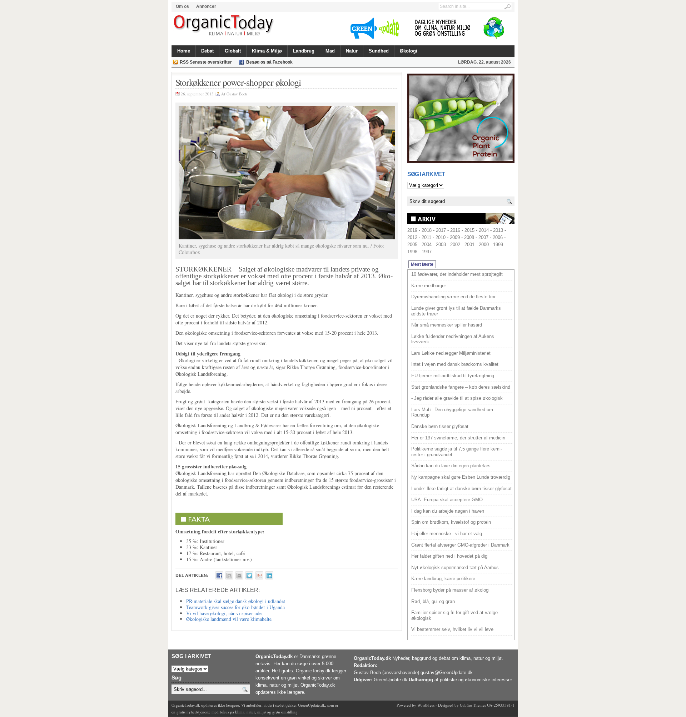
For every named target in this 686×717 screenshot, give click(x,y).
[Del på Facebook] (219, 575)
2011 (426, 237)
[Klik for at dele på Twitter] (249, 575)
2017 (441, 230)
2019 (412, 230)
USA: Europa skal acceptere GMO (447, 499)
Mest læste (422, 264)
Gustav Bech (237, 93)
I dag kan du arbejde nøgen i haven (447, 511)
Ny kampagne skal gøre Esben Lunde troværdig (460, 477)
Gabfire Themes (473, 705)
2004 (427, 244)
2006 (498, 237)
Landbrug (303, 51)
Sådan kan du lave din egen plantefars (451, 465)
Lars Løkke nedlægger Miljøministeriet (451, 353)
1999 (498, 244)
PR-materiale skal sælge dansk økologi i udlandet (235, 601)
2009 (455, 237)
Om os (182, 6)
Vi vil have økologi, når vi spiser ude (224, 613)
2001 (469, 244)
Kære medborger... (430, 285)
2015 (469, 230)
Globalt (233, 51)
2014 (484, 230)
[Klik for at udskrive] (229, 575)
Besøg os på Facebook (269, 62)
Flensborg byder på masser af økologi (450, 590)
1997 (427, 251)
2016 (455, 230)
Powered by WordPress (415, 705)
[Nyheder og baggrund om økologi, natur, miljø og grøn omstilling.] (224, 26)
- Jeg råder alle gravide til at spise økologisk (457, 398)
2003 (441, 244)
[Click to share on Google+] (259, 575)
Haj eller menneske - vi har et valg (446, 533)
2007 (483, 237)
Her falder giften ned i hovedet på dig (449, 556)
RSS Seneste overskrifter (206, 62)
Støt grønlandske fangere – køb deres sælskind (460, 387)
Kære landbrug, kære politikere (443, 578)
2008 (469, 237)
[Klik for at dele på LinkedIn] (269, 575)
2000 (484, 244)
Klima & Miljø (267, 51)
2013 (498, 230)
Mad (330, 51)
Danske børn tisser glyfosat (439, 426)
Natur (352, 51)
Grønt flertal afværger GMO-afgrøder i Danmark (460, 545)
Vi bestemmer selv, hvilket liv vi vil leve (452, 629)
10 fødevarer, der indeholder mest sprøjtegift (457, 274)
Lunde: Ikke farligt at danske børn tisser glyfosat (461, 488)
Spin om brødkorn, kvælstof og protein (451, 522)
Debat (207, 51)
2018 (427, 230)
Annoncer (206, 6)
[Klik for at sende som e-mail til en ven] (239, 575)
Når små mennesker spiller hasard (446, 325)
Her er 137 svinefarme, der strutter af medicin (458, 437)
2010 (441, 237)
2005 (412, 244)
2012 (412, 237)
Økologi (408, 51)
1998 (412, 251)
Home (183, 51)
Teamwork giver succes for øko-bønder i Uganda (235, 607)
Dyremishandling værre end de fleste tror (453, 296)
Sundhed (379, 51)
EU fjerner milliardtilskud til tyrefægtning (452, 375)
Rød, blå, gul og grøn (433, 601)
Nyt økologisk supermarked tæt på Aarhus (455, 567)
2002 (455, 244)
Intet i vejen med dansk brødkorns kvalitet (454, 364)
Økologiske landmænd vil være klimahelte (229, 619)
